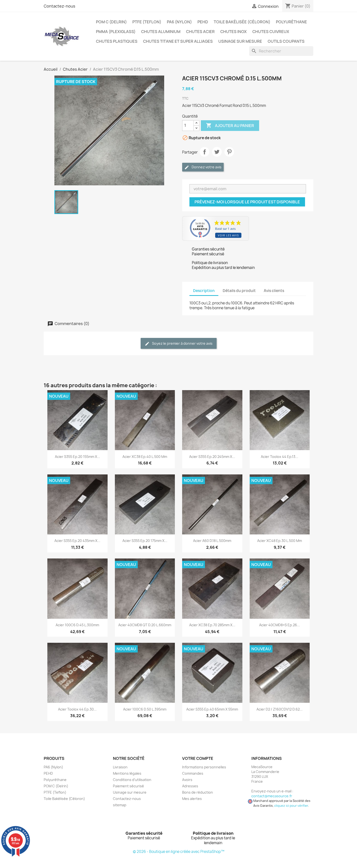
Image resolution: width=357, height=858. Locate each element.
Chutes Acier (200, 31)
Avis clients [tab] (274, 290)
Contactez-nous (59, 6)
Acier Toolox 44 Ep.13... (279, 456)
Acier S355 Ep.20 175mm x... (144, 540)
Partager (204, 152)
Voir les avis (228, 235)
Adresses (190, 786)
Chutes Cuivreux (270, 31)
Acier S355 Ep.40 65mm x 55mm (212, 709)
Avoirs (187, 779)
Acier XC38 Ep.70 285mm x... (212, 625)
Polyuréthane (291, 22)
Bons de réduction (197, 792)
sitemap (119, 805)
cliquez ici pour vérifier (291, 806)
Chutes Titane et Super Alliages (178, 41)
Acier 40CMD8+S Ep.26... (279, 625)
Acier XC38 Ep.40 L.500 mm (144, 456)
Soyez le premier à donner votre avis (181, 343)
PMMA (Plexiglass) (116, 31)
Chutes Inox (233, 31)
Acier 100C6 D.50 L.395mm (144, 709)
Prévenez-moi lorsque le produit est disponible (247, 202)
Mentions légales (127, 773)
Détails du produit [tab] (239, 290)
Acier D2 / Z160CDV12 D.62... (279, 709)
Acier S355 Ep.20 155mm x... (77, 456)
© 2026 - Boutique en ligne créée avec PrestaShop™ (178, 851)
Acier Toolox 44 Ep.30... (77, 709)
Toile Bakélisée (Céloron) (242, 22)
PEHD (202, 22)
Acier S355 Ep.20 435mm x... (77, 540)
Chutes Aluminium (160, 31)
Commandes (192, 773)
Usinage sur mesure (240, 41)
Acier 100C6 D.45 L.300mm (77, 625)
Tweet (217, 152)
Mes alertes (192, 798)
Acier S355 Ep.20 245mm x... (212, 456)
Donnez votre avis (206, 167)
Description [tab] (204, 290)
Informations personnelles (204, 767)
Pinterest (229, 152)
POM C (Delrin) (111, 22)
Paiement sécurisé (128, 786)
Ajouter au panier (230, 125)
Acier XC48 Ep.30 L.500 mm (279, 540)
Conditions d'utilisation (132, 779)
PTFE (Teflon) (146, 22)
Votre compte (197, 758)
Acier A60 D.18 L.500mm (212, 540)
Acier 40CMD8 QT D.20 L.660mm (144, 625)
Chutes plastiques (116, 41)
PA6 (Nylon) (179, 22)
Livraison (120, 767)
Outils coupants (286, 41)
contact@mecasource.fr (271, 796)
